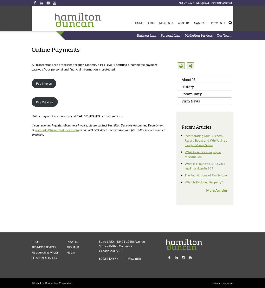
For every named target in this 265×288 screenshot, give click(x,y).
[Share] (190, 65)
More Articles (217, 190)
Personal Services (44, 258)
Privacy (216, 283)
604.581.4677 (186, 3)
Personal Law (170, 35)
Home (139, 23)
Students (166, 23)
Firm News (191, 101)
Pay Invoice (44, 83)
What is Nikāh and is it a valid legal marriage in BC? (205, 165)
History (188, 86)
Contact (200, 23)
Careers (184, 23)
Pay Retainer (44, 102)
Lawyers (72, 242)
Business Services (44, 247)
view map (134, 258)
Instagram (48, 3)
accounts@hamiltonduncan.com (57, 130)
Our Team (224, 35)
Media (71, 252)
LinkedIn (41, 3)
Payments (218, 23)
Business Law (146, 35)
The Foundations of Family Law (206, 175)
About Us (189, 79)
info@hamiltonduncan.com (214, 3)
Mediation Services (199, 35)
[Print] (181, 65)
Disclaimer (227, 283)
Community (192, 94)
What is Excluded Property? (204, 182)
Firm (151, 23)
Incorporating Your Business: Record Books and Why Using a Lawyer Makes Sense (206, 140)
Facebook (35, 3)
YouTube (54, 3)
